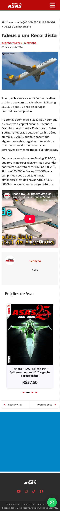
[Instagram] (26, 491)
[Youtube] (18, 491)
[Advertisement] (30, 442)
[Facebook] (41, 491)
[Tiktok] (33, 491)
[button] (42, 5)
